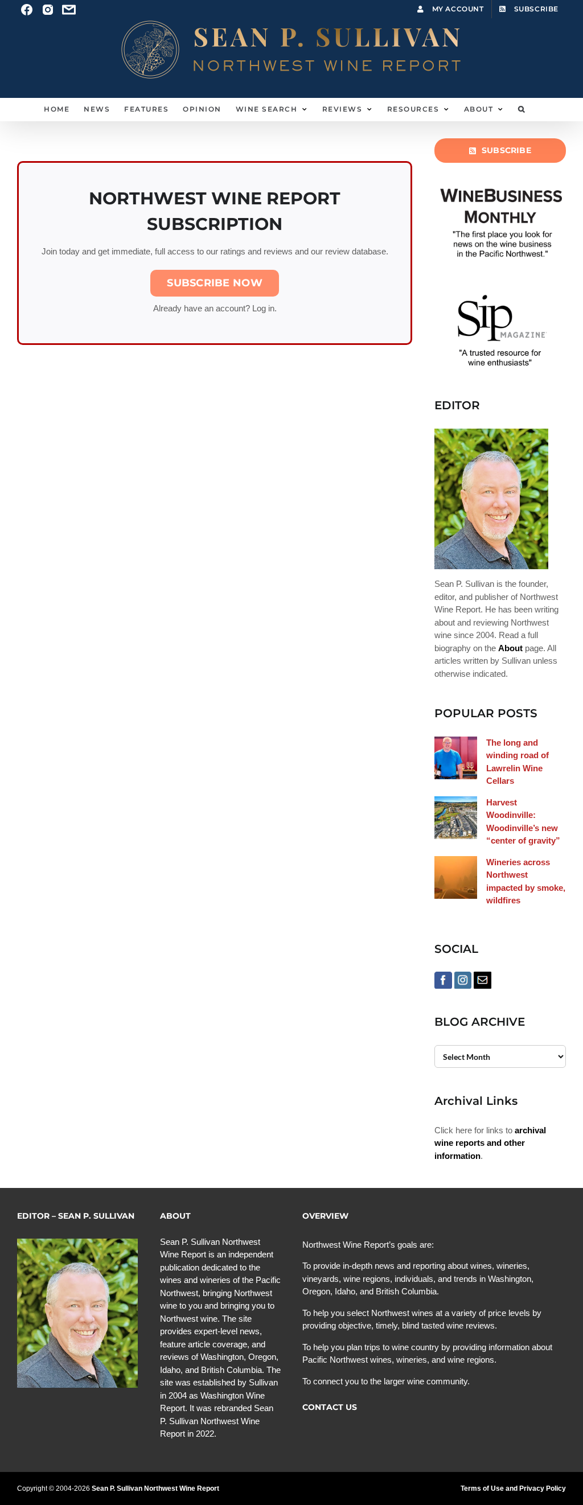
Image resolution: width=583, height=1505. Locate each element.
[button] (521, 109)
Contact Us (329, 1407)
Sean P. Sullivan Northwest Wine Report (155, 1488)
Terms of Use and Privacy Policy (513, 1488)
